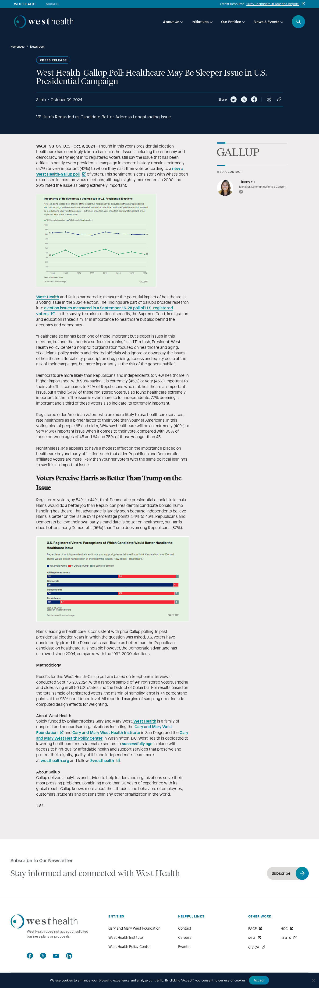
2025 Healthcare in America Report (272, 4)
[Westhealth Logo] (44, 927)
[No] (313, 980)
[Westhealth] (43, 26)
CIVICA (253, 947)
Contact (184, 928)
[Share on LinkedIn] (233, 99)
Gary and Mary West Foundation (134, 928)
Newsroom (37, 46)
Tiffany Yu (247, 182)
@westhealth (102, 760)
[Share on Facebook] (254, 99)
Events (183, 946)
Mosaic (52, 4)
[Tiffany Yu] (225, 188)
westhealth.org (55, 760)
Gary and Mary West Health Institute (106, 732)
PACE (252, 928)
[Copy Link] (279, 99)
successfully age (137, 743)
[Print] (269, 99)
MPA (251, 937)
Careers (184, 937)
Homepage (18, 46)
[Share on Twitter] (243, 99)
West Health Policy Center (129, 946)
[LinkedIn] (241, 192)
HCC (284, 928)
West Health (47, 297)
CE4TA (286, 937)
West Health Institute (125, 937)
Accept (259, 980)
